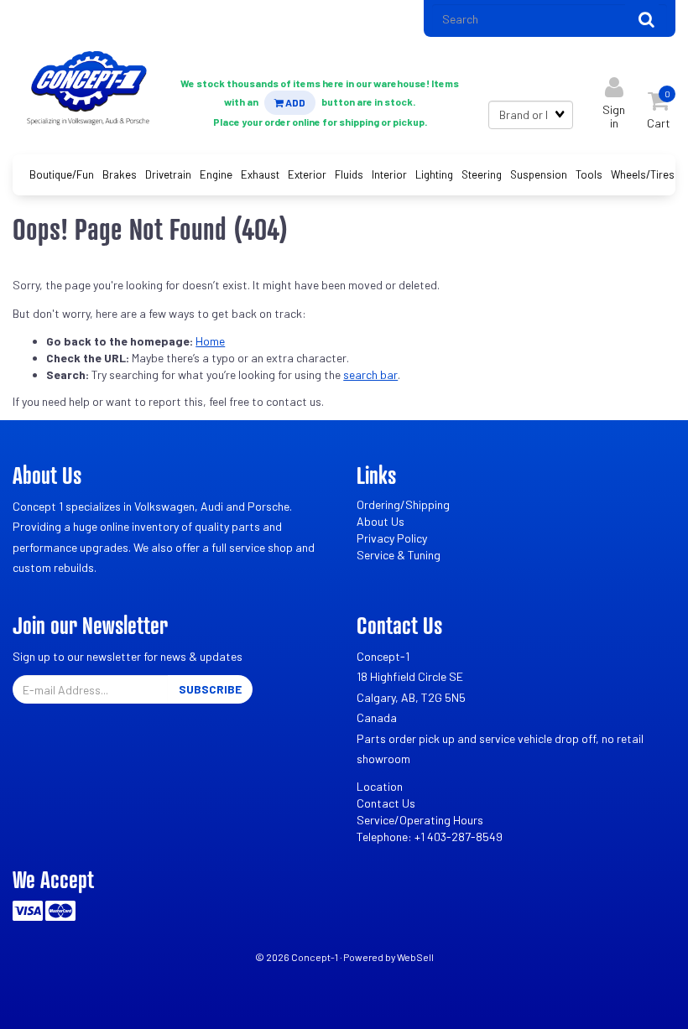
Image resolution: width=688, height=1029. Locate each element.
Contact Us (386, 803)
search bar (370, 374)
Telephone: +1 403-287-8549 (430, 836)
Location (380, 786)
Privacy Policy (392, 538)
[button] (658, 106)
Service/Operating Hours (420, 820)
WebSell (415, 957)
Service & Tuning (398, 555)
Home (210, 341)
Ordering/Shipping (403, 504)
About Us (380, 521)
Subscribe (210, 689)
